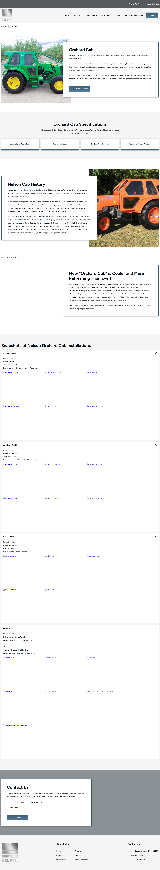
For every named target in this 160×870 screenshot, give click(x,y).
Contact (152, 15)
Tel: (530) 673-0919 (17, 802)
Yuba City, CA (15, 807)
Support (117, 15)
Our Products (61, 859)
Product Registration (134, 15)
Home (66, 15)
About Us (77, 15)
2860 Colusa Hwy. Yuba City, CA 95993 (144, 851)
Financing (105, 15)
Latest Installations (80, 89)
